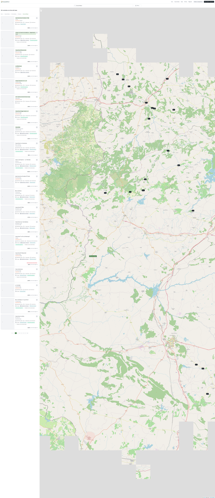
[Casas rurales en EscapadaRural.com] (5, 2)
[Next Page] (26, 333)
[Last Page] (27, 333)
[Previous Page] (14, 333)
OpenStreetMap (212, 497)
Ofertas (185, 1)
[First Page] (12, 333)
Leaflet (204, 497)
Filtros (138, 5)
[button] (105, 193)
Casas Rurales (177, 1)
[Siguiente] (12, 23)
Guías (182, 1)
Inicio (172, 1)
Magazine (190, 1)
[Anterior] (2, 23)
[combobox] (103, 5)
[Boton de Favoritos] (37, 18)
